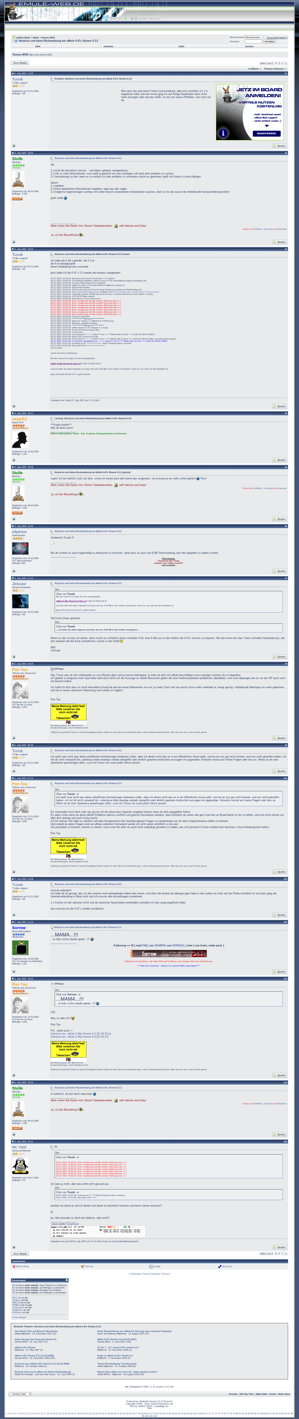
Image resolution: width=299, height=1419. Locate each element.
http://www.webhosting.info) (85, 292)
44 (127, 1413)
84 (249, 1413)
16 (41, 1413)
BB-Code (16, 1297)
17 (45, 1413)
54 (157, 1413)
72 (212, 1413)
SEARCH (159, 945)
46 (133, 1413)
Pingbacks (17, 1310)
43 (124, 1413)
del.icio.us (227, 1266)
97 (289, 1413)
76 (225, 1413)
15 (38, 1413)
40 (115, 1413)
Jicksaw (19, 584)
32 (90, 1413)
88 (261, 1413)
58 (170, 1413)
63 (185, 1413)
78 (231, 1413)
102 (155, 1416)
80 (237, 1413)
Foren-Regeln (19, 1317)
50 (145, 1413)
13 (32, 1413)
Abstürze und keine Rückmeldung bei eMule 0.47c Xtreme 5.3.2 (88, 158)
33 (93, 1413)
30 (84, 1413)
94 (279, 1413)
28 (78, 1413)
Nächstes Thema (159, 1274)
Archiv (272, 1394)
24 (66, 1413)
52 (151, 1413)
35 (99, 1413)
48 (139, 1413)
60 (176, 1413)
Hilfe (37, 46)
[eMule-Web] (23, 37)
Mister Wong (22, 1266)
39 (112, 1413)
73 (215, 1413)
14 (35, 1413)
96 (286, 1413)
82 (243, 1413)
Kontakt (233, 1394)
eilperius (19, 532)
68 (200, 1413)
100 (146, 1416)
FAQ (144, 945)
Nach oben (284, 1394)
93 (276, 1413)
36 (102, 1413)
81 (240, 1413)
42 (121, 1413)
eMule (36, 37)
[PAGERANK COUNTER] (149, 1408)
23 (63, 1413)
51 (148, 1413)
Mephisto (282, 229)
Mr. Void (19, 1147)
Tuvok (17, 79)
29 (81, 1413)
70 (206, 1413)
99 (143, 1416)
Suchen (249, 46)
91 (270, 1413)
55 (160, 1413)
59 (173, 1413)
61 (179, 1413)
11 (26, 1413)
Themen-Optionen (274, 68)
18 (48, 1413)
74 (218, 1413)
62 (182, 1413)
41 (118, 1413)
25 (69, 1413)
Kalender (108, 46)
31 (87, 1413)
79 (234, 1413)
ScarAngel (268, 229)
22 (60, 1413)
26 (72, 1413)
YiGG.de (89, 1266)
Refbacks (17, 1312)
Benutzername (237, 37)
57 (167, 1413)
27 (75, 1413)
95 (283, 1413)
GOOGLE (178, 945)
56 (164, 1413)
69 (203, 1413)
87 (258, 1413)
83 (246, 1413)
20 (54, 1413)
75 (221, 1413)
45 (130, 1413)
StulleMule (257, 229)
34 (96, 1413)
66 (194, 1413)
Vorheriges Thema (140, 1274)
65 (191, 1413)
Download (73, 1223)
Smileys (16, 1300)
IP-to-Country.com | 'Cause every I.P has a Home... (137, 292)
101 (151, 1416)
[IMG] (15, 1302)
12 (29, 1413)
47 (136, 1413)
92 (273, 1413)
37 (106, 1413)
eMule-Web (261, 1394)
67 (197, 1413)
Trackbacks (18, 1307)
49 (142, 1413)
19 (51, 1413)
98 (292, 1413)
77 (228, 1413)
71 (209, 1413)
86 (255, 1413)
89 (264, 1413)
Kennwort (234, 41)
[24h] (181, 46)
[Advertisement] (85, 111)
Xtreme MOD (48, 37)
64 (188, 1413)
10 (23, 1413)
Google (156, 1266)
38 (109, 1413)
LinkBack (253, 68)
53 (154, 1413)
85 (252, 1413)
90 (267, 1413)
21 (57, 1413)
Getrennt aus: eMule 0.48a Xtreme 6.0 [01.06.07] (79, 1033)
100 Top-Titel (246, 1394)
